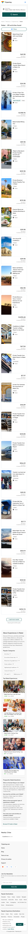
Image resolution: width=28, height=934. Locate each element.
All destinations (9, 905)
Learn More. (10, 929)
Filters (15, 29)
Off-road (7, 674)
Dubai (7, 914)
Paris (7, 902)
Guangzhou (13, 902)
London (3, 902)
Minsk (25, 899)
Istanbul (18, 897)
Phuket (22, 916)
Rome (2, 905)
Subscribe (14, 887)
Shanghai (3, 897)
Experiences (15, 21)
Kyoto (20, 899)
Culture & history (9, 670)
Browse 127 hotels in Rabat (10, 824)
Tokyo (8, 897)
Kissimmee (4, 899)
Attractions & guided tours (12, 660)
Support (3, 863)
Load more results (14, 619)
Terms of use (4, 855)
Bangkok (24, 897)
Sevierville (11, 899)
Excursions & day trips (11, 657)
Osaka (13, 897)
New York (21, 914)
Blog (2, 851)
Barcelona (3, 916)
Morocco (8, 21)
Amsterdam (16, 916)
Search (15, 14)
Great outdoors (9, 664)
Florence (10, 916)
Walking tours (18, 674)
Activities (7, 654)
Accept (19, 924)
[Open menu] (25, 2)
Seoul (16, 899)
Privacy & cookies (6, 859)
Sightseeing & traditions (11, 667)
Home (2, 21)
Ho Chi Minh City (22, 902)
